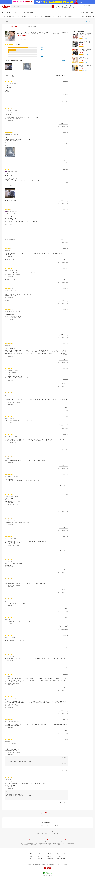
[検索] (53, 6)
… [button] (7, 16)
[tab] (14, 26)
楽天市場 (3, 16)
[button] (62, 6)
